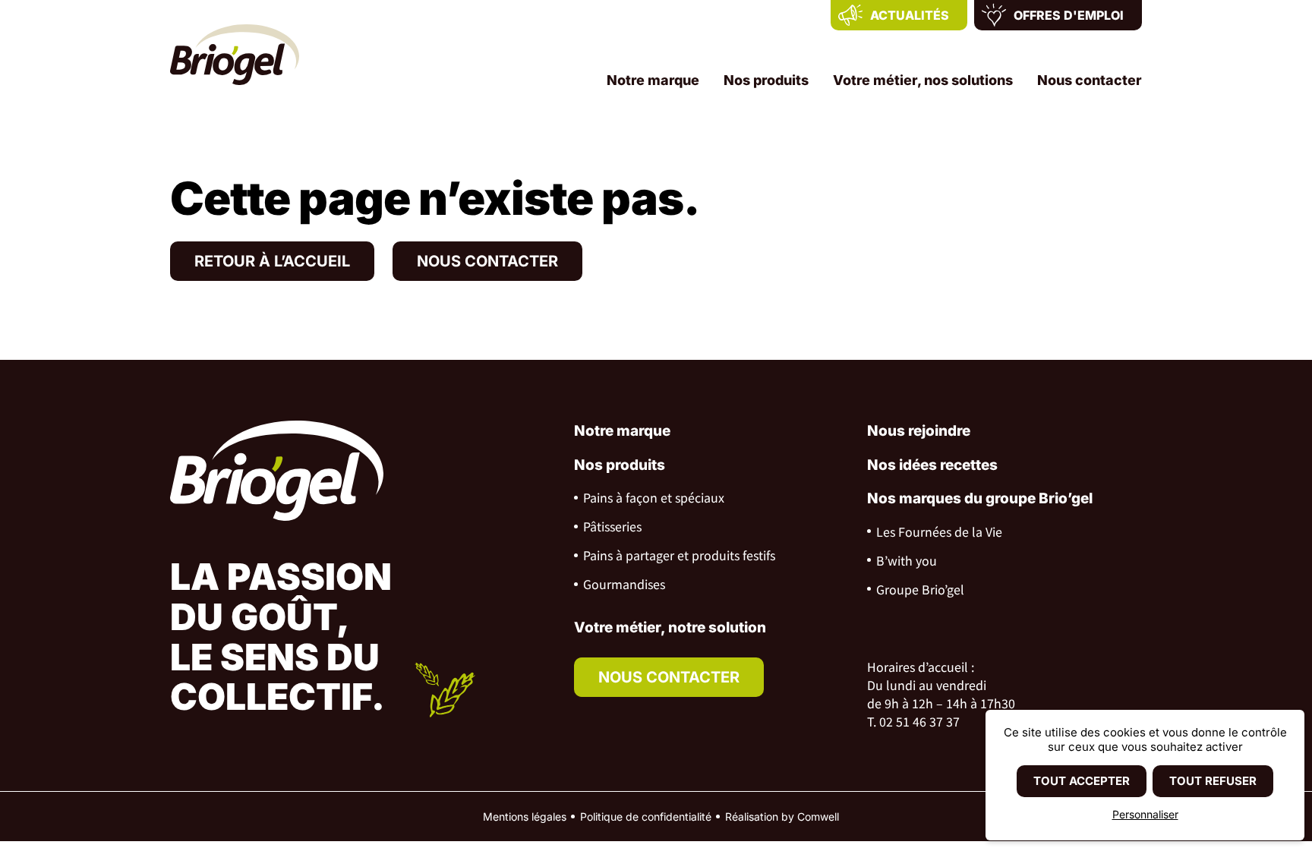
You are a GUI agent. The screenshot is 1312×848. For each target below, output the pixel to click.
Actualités (909, 15)
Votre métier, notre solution (670, 627)
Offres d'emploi (1069, 15)
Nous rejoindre (918, 431)
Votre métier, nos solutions (923, 80)
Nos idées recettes (932, 465)
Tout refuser (1213, 781)
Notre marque (653, 80)
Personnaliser (1145, 814)
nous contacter (669, 677)
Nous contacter (1089, 80)
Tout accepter (1081, 781)
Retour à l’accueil (272, 261)
